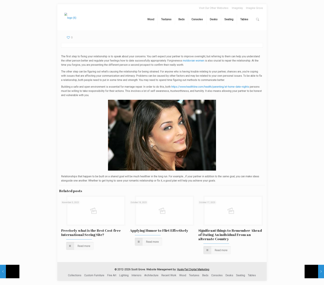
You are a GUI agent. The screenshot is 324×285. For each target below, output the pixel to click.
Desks (229, 275)
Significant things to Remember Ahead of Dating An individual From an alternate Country (230, 234)
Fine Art (111, 275)
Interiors (136, 275)
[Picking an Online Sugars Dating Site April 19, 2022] (314, 271)
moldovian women (193, 60)
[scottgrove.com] (70, 20)
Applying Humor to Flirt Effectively (159, 230)
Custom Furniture (94, 275)
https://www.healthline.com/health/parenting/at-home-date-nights (210, 86)
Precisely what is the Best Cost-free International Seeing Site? (91, 232)
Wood (182, 275)
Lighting (124, 275)
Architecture (151, 275)
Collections (74, 275)
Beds (205, 275)
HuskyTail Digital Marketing (193, 269)
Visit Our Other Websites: (214, 8)
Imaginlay (237, 8)
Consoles (217, 275)
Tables (252, 275)
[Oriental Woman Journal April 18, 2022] (9, 271)
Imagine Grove (254, 8)
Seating (240, 275)
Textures (194, 275)
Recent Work (168, 275)
